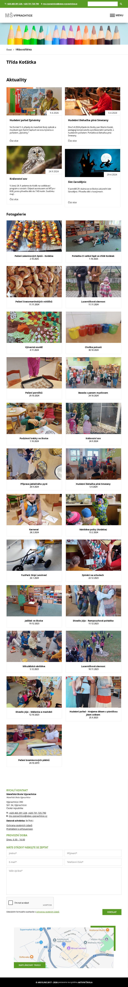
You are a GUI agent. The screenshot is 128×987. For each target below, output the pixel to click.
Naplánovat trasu (30, 965)
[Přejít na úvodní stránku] (23, 15)
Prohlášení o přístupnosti (19, 828)
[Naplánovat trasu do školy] (64, 948)
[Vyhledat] (121, 4)
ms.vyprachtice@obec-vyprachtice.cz (60, 3)
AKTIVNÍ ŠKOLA (85, 982)
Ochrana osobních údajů (19, 825)
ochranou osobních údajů (47, 912)
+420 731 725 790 (31, 3)
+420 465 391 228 (14, 3)
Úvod (9, 49)
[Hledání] (103, 3)
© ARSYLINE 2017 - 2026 (47, 982)
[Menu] (112, 15)
